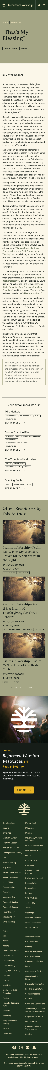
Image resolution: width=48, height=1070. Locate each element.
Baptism (9, 436)
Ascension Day (9, 897)
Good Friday (8, 882)
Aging (5, 936)
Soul (29, 484)
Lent (4, 857)
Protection (23, 572)
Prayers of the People (34, 1016)
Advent (6, 828)
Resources (16, 22)
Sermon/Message (32, 994)
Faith (24, 48)
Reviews (28, 893)
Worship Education (33, 927)
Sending (28, 1034)
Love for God (17, 682)
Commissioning (9, 965)
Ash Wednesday (9, 862)
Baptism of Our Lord (11, 848)
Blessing (6, 946)
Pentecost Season (10, 907)
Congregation (26, 416)
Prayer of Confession (34, 961)
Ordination (29, 855)
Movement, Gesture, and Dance (33, 839)
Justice (6, 1028)
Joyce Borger (15, 75)
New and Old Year (33, 850)
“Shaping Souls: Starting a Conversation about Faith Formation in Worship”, (21, 251)
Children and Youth (11, 950)
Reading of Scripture (34, 989)
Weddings (29, 913)
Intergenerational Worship (18, 443)
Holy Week (7, 867)
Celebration (11, 416)
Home (5, 22)
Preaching (29, 865)
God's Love (27, 629)
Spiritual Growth (13, 467)
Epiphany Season (10, 843)
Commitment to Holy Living (33, 977)
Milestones (11, 419)
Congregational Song (11, 970)
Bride (6, 682)
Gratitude (40, 629)
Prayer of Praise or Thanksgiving (33, 1027)
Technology (30, 903)
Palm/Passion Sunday (12, 872)
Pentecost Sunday (10, 902)
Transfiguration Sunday (12, 852)
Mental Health (31, 823)
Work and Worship (33, 917)
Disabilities (7, 985)
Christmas (7, 833)
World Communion (33, 922)
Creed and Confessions (35, 1004)
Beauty (5, 941)
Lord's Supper (31, 1021)
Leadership (7, 1033)
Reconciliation (31, 883)
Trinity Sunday (9, 912)
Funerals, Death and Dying (11, 1004)
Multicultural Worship (34, 845)
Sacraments (19, 463)
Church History (9, 960)
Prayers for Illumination (34, 984)
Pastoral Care (31, 860)
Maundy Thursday (10, 877)
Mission (28, 833)
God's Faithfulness (12, 629)
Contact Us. (26, 1066)
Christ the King (9, 922)
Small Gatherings (32, 898)
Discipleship (11, 48)
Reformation (30, 888)
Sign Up (22, 790)
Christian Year (8, 955)
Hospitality (7, 1015)
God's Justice (9, 572)
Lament (28, 966)
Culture (6, 980)
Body (8, 484)
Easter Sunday (9, 887)
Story (27, 467)
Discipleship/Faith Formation (10, 991)
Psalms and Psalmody (34, 878)
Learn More (13, 422)
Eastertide (7, 892)
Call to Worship (31, 941)
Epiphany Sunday (10, 838)
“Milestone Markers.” (32, 293)
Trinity (27, 908)
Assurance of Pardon (34, 971)
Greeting (29, 946)
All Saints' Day (9, 917)
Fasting (6, 998)
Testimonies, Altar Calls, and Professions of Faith (35, 1010)
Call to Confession (32, 956)
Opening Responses (33, 951)
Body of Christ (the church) (28, 436)
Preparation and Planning (32, 871)
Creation (6, 975)
